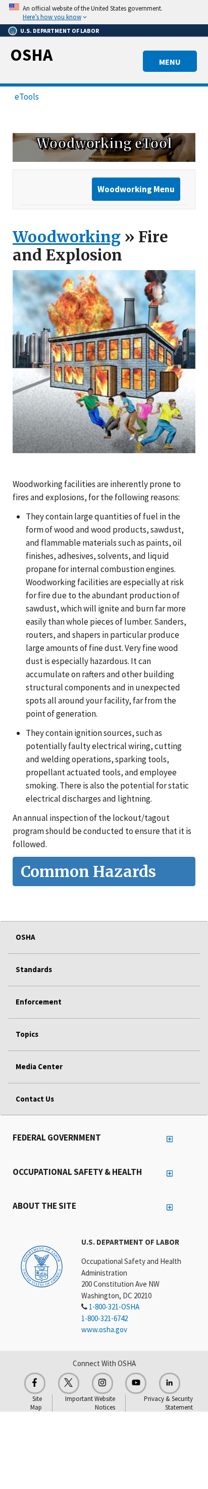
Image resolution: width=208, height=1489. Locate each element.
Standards (34, 969)
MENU (170, 62)
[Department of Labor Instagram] (102, 1383)
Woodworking (67, 236)
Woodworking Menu (136, 189)
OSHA (31, 54)
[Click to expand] (104, 12)
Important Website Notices (90, 1403)
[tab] (104, 871)
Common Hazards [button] (88, 871)
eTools (27, 96)
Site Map (36, 1403)
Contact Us (35, 1099)
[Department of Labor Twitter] (68, 1383)
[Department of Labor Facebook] (34, 1383)
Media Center (39, 1066)
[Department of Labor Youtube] (135, 1383)
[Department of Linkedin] (169, 1383)
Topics (27, 1034)
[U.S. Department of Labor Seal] (42, 1266)
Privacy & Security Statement (168, 1403)
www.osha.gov (104, 1329)
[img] (104, 147)
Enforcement (39, 1001)
